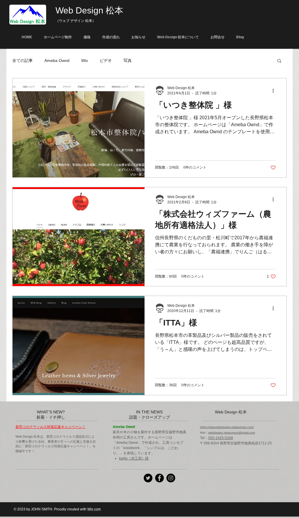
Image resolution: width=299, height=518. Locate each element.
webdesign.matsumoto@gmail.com (231, 432)
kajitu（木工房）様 (134, 458)
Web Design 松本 (89, 10)
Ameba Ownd (56, 60)
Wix (84, 60)
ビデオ (106, 60)
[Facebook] (159, 478)
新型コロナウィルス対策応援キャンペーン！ (50, 427)
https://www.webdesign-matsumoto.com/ (227, 427)
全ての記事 (22, 60)
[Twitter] (148, 478)
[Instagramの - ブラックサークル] (170, 478)
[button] (279, 61)
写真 (128, 60)
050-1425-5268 (220, 438)
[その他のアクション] (275, 90)
